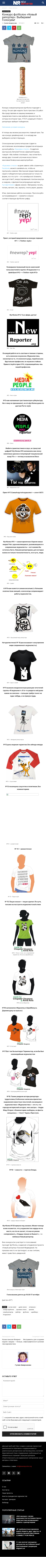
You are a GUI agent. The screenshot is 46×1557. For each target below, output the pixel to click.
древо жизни (23, 1307)
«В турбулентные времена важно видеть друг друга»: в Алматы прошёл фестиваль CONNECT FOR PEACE (28, 1532)
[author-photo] (23, 1362)
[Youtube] (18, 1473)
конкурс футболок (8, 1309)
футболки (26, 1312)
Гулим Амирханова (10, 23)
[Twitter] (9, 28)
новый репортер (8, 1312)
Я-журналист (7, 1314)
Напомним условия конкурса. (14, 127)
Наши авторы (13, 8)
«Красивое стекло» (21, 149)
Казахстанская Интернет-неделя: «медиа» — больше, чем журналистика (12, 1342)
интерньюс (32, 1307)
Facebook (6, 168)
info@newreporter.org (24, 1466)
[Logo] (23, 3)
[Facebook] (4, 28)
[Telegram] (9, 1473)
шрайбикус (34, 1312)
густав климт (12, 1307)
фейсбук (18, 1312)
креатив (31, 1309)
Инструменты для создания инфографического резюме (33, 1341)
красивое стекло (21, 1309)
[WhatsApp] (19, 28)
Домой (4, 8)
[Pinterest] (14, 28)
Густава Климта (8, 185)
